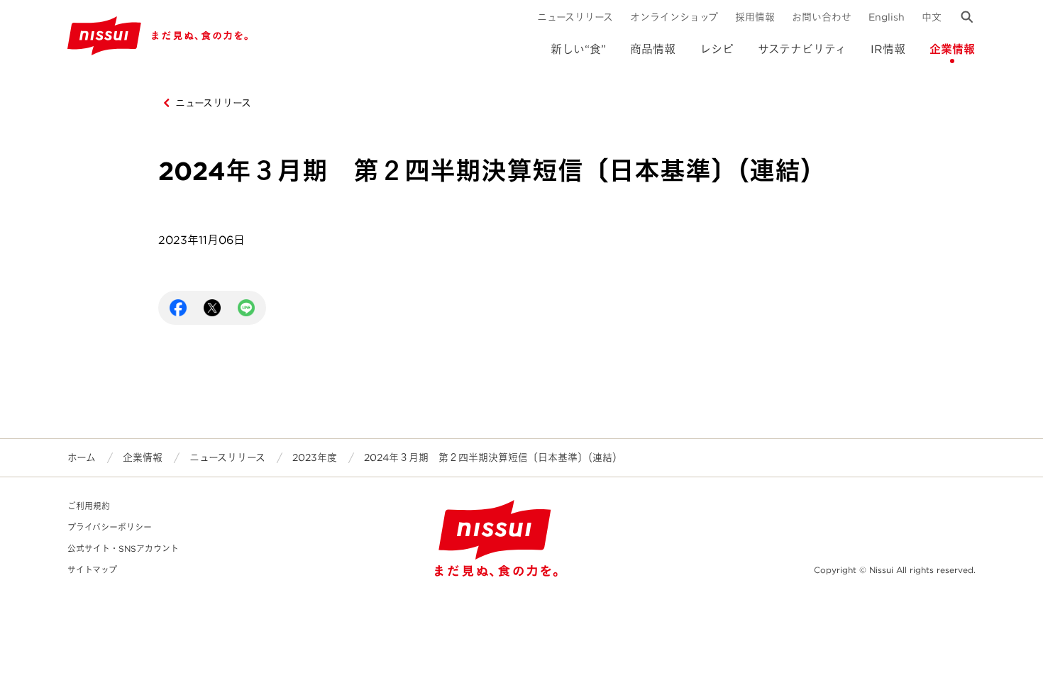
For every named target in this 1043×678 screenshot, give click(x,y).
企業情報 (952, 49)
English (886, 17)
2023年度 (314, 457)
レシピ (717, 49)
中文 (932, 17)
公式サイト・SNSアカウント (123, 548)
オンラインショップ (674, 17)
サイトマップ (92, 570)
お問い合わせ (821, 17)
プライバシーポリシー (109, 527)
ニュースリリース (575, 17)
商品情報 (652, 49)
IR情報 (888, 49)
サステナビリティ (802, 49)
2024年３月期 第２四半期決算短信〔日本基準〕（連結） (493, 457)
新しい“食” (578, 49)
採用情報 (755, 17)
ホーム (81, 457)
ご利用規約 (88, 506)
